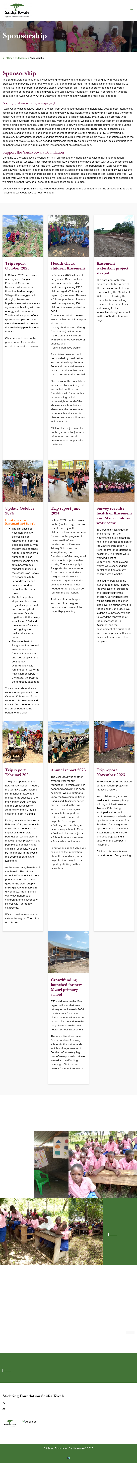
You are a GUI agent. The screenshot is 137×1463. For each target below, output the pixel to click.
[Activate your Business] (68, 1457)
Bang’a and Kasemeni (18, 58)
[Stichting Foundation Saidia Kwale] (17, 10)
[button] (131, 10)
